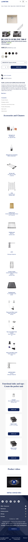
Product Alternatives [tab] (5, 106)
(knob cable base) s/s (12, 333)
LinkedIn (19, 501)
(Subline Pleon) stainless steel (12, 194)
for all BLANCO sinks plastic (11, 293)
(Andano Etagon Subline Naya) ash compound (11, 214)
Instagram (15, 501)
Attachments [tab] (4, 111)
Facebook (3, 501)
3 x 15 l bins (14, 449)
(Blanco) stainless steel (12, 233)
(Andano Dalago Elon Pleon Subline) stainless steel (11, 273)
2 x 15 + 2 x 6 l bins (14, 425)
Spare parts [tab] (3, 109)
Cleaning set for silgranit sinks (11, 136)
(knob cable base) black (11, 354)
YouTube (7, 501)
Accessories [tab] (3, 97)
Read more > (3, 93)
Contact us (14, 528)
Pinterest (11, 501)
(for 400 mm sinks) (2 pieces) (12, 174)
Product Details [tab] (4, 100)
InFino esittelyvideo (14, 493)
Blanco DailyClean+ (11, 155)
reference (3, 44)
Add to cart (18, 67)
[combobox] (14, 62)
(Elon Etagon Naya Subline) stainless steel (13, 401)
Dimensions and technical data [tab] (7, 104)
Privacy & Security (16, 538)
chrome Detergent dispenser (11, 373)
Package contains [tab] (5, 102)
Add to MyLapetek (7, 75)
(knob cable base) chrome (11, 313)
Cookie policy (17, 539)
